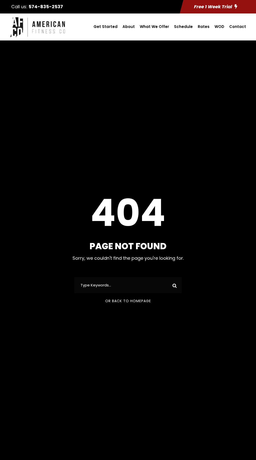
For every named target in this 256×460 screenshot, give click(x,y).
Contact (237, 26)
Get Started (106, 26)
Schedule (183, 26)
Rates (204, 26)
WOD (219, 26)
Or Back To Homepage (128, 300)
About (128, 26)
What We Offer (154, 26)
